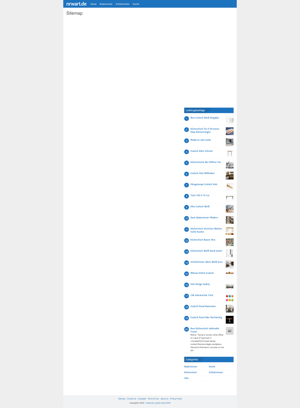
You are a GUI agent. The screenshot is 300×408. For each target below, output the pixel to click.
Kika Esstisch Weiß (200, 206)
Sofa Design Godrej (200, 284)
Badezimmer (106, 3)
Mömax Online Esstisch (202, 273)
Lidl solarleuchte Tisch (201, 295)
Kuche (136, 3)
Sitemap (121, 398)
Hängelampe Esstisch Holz (203, 184)
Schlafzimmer (123, 3)
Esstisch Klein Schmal (201, 151)
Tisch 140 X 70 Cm (199, 195)
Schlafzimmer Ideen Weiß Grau (206, 262)
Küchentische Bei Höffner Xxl (205, 162)
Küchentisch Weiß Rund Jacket (206, 250)
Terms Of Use (153, 398)
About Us (164, 398)
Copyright (142, 398)
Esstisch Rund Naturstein (203, 306)
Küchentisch (190, 372)
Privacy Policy (176, 398)
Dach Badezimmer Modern (204, 217)
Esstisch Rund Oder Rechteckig (206, 317)
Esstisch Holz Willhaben (202, 173)
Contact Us (131, 398)
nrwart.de (76, 3)
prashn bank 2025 (162, 402)
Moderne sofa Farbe (200, 140)
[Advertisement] (207, 57)
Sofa (186, 378)
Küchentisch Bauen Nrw (202, 239)
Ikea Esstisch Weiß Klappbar (204, 117)
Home (93, 3)
